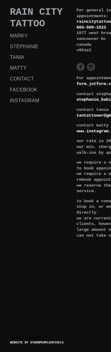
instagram (24, 100)
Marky (19, 35)
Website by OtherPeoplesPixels (37, 342)
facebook (23, 89)
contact (22, 78)
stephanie (24, 46)
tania (17, 57)
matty (18, 68)
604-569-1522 (91, 27)
